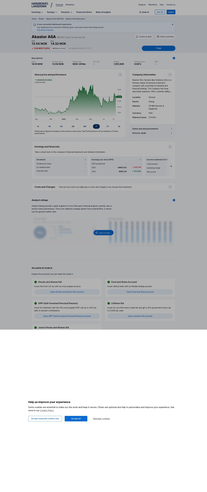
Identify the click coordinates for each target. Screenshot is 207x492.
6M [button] (84, 126)
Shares (41, 19)
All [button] (119, 126)
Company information (144, 74)
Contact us (170, 5)
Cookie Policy (47, 410)
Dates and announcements (145, 129)
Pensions (65, 12)
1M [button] (61, 126)
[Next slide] (168, 166)
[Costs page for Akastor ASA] (103, 187)
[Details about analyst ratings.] (173, 200)
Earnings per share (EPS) (103, 159)
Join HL (159, 12)
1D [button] (38, 126)
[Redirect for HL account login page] (103, 232)
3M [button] (73, 126)
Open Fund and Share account (140, 292)
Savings (51, 12)
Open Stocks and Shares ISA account (67, 292)
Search (145, 12)
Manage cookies (101, 418)
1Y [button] (96, 126)
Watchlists (152, 5)
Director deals (139, 133)
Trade (158, 48)
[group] (79, 126)
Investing (36, 12)
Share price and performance (50, 74)
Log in (171, 12)
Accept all (76, 418)
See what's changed (45, 30)
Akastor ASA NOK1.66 (55, 19)
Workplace (70, 5)
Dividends (41, 159)
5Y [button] (108, 126)
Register (142, 5)
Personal (59, 5)
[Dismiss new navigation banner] (172, 24)
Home (34, 19)
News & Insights (103, 12)
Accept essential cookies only (45, 418)
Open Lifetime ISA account (140, 316)
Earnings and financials (47, 146)
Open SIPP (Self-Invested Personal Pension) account (67, 316)
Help (162, 5)
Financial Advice (84, 12)
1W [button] (49, 126)
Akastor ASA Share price (75, 19)
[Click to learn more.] (173, 58)
